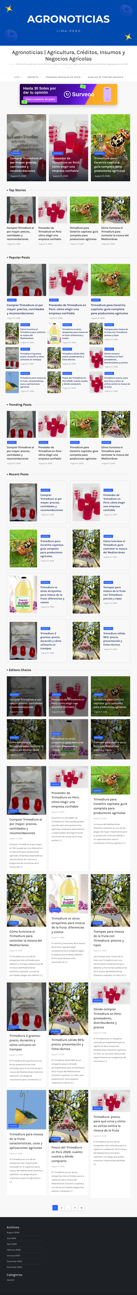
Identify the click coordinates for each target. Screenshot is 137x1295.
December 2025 (14, 1261)
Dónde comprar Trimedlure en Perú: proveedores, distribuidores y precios (108, 1018)
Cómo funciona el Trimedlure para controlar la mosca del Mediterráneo (26, 746)
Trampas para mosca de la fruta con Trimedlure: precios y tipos (116, 332)
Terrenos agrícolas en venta (63, 77)
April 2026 (12, 1244)
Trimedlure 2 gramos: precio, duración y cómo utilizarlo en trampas (32, 356)
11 (75, 1207)
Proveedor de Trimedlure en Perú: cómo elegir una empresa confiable (67, 309)
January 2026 (13, 1255)
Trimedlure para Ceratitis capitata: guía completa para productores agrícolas (109, 309)
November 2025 (14, 1267)
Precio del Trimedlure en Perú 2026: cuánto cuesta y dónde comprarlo (75, 381)
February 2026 (14, 1249)
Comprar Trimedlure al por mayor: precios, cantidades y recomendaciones (25, 309)
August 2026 (13, 1232)
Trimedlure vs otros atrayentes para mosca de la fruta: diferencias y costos (52, 595)
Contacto (32, 77)
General (16, 153)
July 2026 (11, 1238)
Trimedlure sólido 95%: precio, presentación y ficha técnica (73, 356)
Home (17, 77)
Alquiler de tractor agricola (105, 77)
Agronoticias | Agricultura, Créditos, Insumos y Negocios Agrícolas (68, 55)
